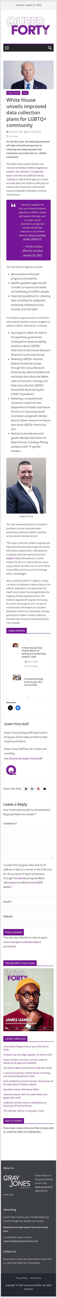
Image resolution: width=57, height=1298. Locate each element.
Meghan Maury (14, 558)
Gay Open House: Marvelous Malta (21, 1089)
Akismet (22, 878)
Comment (10, 823)
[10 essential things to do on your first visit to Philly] (17, 677)
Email (7, 901)
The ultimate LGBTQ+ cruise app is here (23, 1110)
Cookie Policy (35, 1278)
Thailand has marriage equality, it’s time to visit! (27, 1054)
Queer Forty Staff (34, 131)
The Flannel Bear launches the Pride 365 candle (27, 1067)
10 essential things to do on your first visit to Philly (33, 681)
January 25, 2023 (32, 255)
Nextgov (22, 573)
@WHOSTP (36, 239)
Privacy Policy (22, 1278)
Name (7, 887)
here (38, 1131)
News (25, 93)
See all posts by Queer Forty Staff (23, 758)
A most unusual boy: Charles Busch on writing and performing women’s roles (34, 652)
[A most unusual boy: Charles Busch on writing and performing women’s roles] (16, 645)
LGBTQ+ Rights (13, 93)
